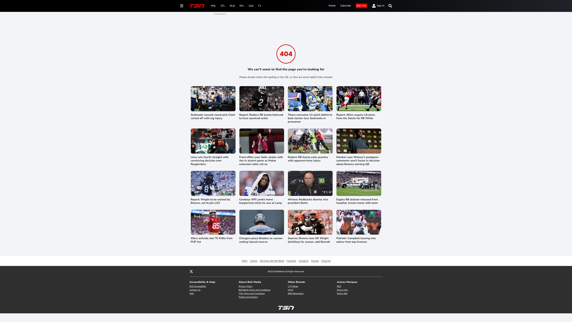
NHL (213, 5)
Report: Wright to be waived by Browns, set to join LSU (210, 201)
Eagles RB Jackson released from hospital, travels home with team (357, 201)
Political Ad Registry (248, 297)
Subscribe (345, 5)
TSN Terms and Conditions (252, 293)
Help (191, 293)
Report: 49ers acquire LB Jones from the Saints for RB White (355, 116)
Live (364, 5)
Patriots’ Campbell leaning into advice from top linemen (356, 240)
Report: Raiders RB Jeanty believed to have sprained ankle (261, 116)
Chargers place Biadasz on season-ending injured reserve (261, 240)
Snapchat (326, 261)
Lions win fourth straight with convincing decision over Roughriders (210, 160)
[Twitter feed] (191, 271)
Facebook (291, 261)
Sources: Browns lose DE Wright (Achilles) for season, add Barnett (309, 240)
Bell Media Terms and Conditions (254, 290)
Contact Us (194, 290)
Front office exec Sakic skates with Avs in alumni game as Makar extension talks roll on (261, 160)
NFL (242, 5)
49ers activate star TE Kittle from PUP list (212, 240)
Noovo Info (342, 290)
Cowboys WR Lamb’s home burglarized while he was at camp (260, 201)
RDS (339, 286)
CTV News (293, 286)
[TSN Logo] (196, 6)
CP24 (290, 290)
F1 (259, 5)
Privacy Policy (245, 286)
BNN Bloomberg (296, 293)
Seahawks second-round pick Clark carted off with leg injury (213, 116)
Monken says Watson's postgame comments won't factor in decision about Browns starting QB (358, 160)
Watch (332, 5)
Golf (251, 5)
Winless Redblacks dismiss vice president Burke (308, 201)
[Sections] (182, 6)
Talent (244, 261)
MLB (232, 5)
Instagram (303, 261)
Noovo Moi (342, 293)
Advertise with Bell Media (272, 261)
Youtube (315, 261)
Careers (253, 261)
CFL (223, 5)
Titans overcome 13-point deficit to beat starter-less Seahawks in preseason (310, 118)
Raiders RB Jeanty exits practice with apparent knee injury (308, 158)
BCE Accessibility (197, 286)
